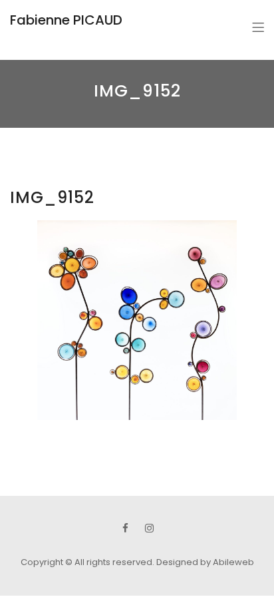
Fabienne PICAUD (66, 20)
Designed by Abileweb (205, 562)
